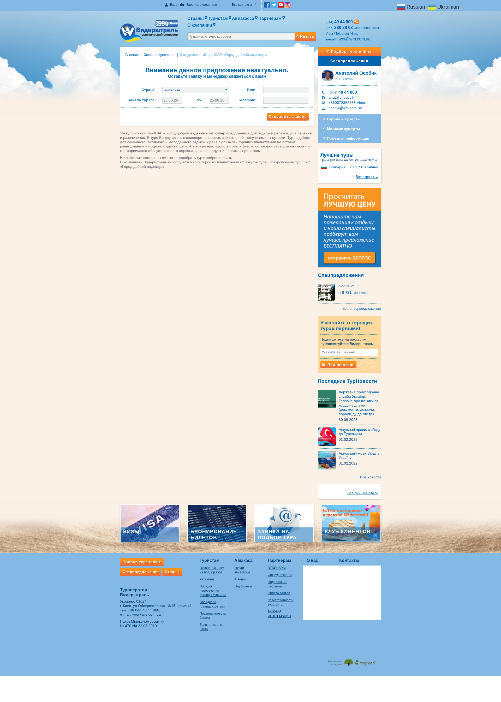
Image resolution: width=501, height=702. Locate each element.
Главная (132, 54)
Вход (173, 5)
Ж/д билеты (243, 586)
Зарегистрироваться (201, 5)
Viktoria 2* (345, 286)
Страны (172, 572)
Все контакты (242, 5)
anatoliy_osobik (341, 97)
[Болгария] (324, 167)
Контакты (349, 560)
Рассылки (207, 579)
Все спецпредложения (361, 308)
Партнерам (279, 560)
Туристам (209, 560)
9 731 (364, 167)
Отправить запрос (288, 116)
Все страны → (367, 177)
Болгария (337, 167)
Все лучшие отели (362, 493)
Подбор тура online (351, 51)
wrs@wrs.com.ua (355, 39)
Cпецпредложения (160, 54)
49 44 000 (343, 92)
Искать (307, 36)
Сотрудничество (280, 575)
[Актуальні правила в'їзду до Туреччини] (328, 436)
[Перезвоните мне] (356, 22)
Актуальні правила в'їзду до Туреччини (359, 431)
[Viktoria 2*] (327, 292)
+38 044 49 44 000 (143, 610)
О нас (312, 560)
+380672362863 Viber (347, 102)
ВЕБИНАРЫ (277, 568)
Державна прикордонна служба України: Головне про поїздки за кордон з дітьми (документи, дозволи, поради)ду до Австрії (359, 403)
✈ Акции (240, 579)
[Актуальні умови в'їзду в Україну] (328, 460)
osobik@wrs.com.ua (345, 108)
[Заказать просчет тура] (349, 230)
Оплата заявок (279, 593)
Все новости (370, 477)
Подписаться (340, 364)
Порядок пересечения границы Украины (213, 591)
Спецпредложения (349, 61)
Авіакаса (243, 560)
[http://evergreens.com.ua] (351, 661)
